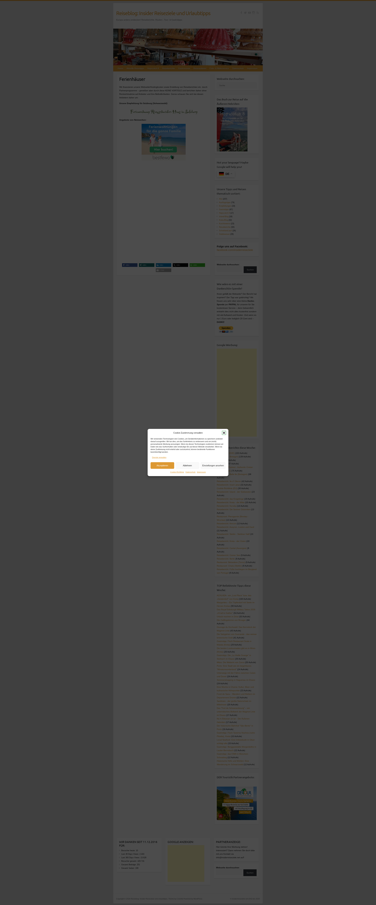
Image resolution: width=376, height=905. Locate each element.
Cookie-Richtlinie (177, 472)
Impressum (201, 472)
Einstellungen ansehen (213, 465)
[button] (224, 432)
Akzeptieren (162, 465)
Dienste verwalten (159, 457)
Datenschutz (190, 472)
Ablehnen (187, 465)
